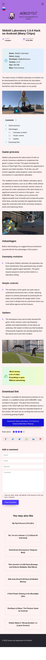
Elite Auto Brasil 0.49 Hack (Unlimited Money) (23, 580)
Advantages (13, 129)
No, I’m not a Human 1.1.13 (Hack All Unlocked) (23, 536)
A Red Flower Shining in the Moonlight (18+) (23, 595)
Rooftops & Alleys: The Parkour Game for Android (23, 609)
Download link (14, 142)
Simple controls (18, 135)
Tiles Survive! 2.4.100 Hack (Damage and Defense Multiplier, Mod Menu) (23, 566)
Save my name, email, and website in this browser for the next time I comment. (24, 496)
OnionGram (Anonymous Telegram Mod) (23, 551)
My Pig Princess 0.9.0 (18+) (23, 523)
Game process (14, 125)
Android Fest (28, 13)
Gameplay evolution (20, 132)
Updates (16, 139)
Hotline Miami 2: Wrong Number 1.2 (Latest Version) (23, 624)
